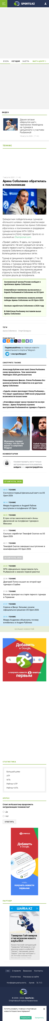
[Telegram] (30, 341)
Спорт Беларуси (24, 331)
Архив (31, 983)
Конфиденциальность (16, 983)
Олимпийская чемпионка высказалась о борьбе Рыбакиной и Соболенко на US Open (24, 291)
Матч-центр (39, 61)
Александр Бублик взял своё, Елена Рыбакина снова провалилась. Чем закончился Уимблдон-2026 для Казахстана (24, 372)
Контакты (38, 971)
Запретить (39, 1017)
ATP (8, 776)
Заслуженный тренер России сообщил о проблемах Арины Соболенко (22, 283)
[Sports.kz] (24, 3)
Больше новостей (24, 629)
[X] (15, 341)
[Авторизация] (46, 3)
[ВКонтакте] (4, 341)
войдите (17, 467)
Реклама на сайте (31, 977)
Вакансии (27, 971)
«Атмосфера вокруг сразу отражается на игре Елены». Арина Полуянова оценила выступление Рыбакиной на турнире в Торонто (24, 404)
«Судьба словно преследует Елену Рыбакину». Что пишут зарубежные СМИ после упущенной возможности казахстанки (24, 393)
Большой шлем (13, 772)
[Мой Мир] (11, 341)
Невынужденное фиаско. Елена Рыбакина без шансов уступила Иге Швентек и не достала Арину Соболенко (24, 383)
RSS (40, 983)
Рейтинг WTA (12, 788)
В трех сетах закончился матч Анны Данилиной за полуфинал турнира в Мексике (21, 521)
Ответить (9, 822)
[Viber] (19, 341)
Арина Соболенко (10, 331)
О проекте (16, 971)
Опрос (6, 798)
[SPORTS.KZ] (24, 861)
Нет (7, 816)
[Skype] (27, 341)
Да (6, 812)
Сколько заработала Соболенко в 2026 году (24, 306)
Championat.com (22, 237)
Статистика (15, 977)
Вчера (6, 61)
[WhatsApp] (23, 341)
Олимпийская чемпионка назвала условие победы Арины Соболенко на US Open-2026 (24, 299)
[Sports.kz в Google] (24, 681)
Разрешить (25, 1017)
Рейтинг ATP (12, 784)
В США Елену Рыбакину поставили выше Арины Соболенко (22, 312)
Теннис (7, 145)
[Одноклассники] (8, 341)
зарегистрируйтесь (34, 467)
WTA (8, 780)
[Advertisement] (25, 33)
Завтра (25, 61)
